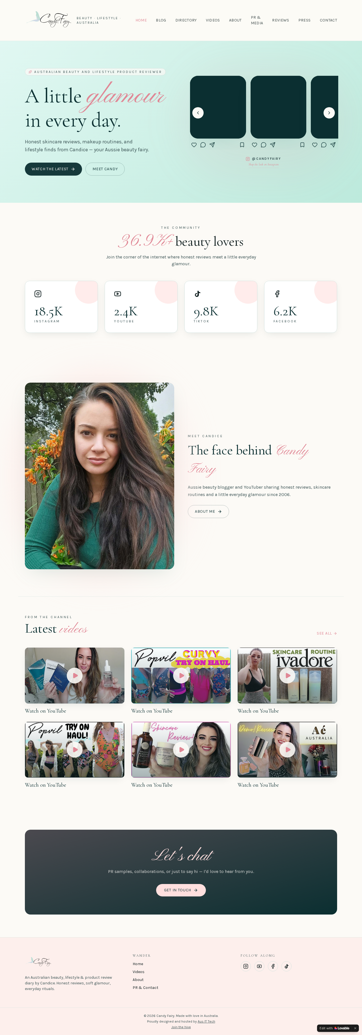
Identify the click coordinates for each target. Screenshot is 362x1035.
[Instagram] (246, 966)
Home (141, 20)
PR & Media (257, 20)
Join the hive (181, 1027)
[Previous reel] (198, 112)
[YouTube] (259, 966)
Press (304, 20)
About (235, 20)
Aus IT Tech (206, 1021)
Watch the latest (50, 169)
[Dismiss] (355, 1028)
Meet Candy (105, 169)
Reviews (280, 20)
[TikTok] (286, 966)
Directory (186, 20)
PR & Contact (145, 987)
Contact (328, 20)
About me (205, 511)
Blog (161, 20)
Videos (213, 20)
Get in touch (177, 890)
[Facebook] (273, 966)
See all (324, 633)
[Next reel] (329, 112)
